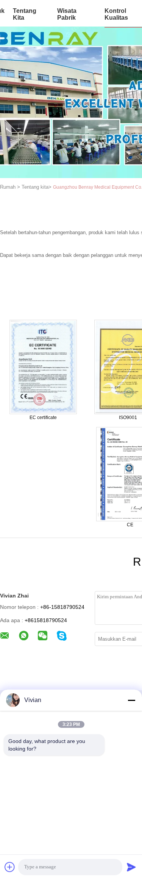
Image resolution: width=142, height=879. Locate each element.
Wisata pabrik (66, 14)
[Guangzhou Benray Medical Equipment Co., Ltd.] (43, 366)
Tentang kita (24, 14)
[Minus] (131, 700)
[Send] (131, 867)
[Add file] (10, 867)
